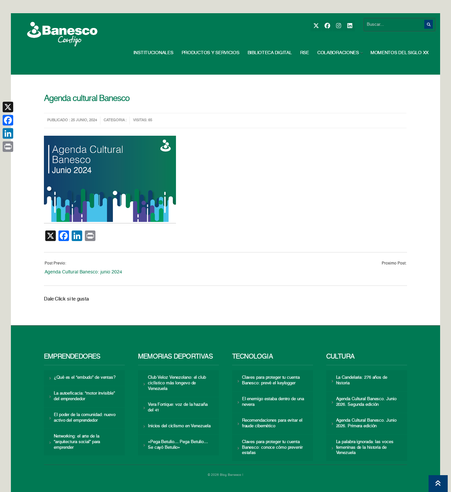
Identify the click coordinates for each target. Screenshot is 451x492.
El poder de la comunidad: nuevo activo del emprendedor (85, 418)
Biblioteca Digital (270, 53)
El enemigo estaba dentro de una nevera (273, 402)
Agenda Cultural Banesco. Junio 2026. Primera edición (366, 423)
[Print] (8, 146)
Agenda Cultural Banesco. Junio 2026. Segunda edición (366, 402)
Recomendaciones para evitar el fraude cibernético (272, 423)
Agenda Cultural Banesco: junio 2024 (83, 272)
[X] (315, 25)
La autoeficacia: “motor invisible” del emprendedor (84, 396)
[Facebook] (327, 25)
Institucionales (153, 53)
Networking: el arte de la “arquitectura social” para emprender (77, 442)
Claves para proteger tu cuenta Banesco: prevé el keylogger (271, 380)
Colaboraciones (338, 53)
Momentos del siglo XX (399, 53)
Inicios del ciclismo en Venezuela (179, 426)
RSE (304, 53)
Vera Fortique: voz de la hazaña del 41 (178, 407)
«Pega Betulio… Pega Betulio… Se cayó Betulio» (178, 445)
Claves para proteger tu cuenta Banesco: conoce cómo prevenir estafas (272, 447)
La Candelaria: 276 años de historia (361, 380)
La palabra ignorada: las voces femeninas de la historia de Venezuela (365, 447)
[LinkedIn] (349, 25)
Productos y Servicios (210, 53)
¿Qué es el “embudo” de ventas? (85, 377)
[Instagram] (338, 25)
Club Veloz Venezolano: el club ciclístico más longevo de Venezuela (177, 383)
